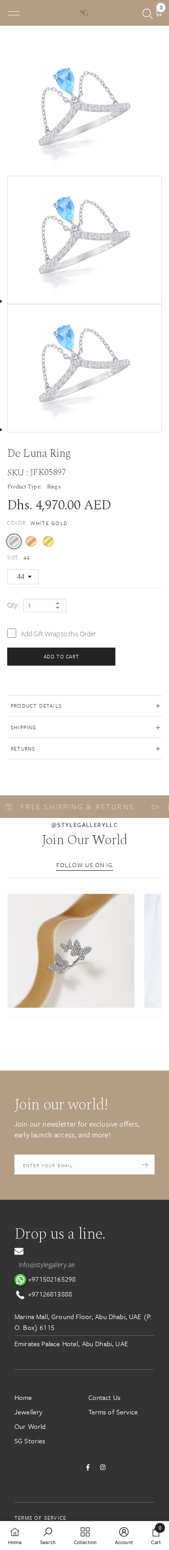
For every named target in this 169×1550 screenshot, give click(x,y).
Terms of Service (113, 1412)
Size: (18, 558)
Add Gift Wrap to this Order (58, 634)
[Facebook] (88, 1467)
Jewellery (28, 1412)
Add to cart (61, 656)
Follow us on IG (84, 864)
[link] (47, 1535)
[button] (71, 951)
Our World (30, 1426)
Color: (37, 523)
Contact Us (104, 1397)
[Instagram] (103, 1467)
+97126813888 (49, 1294)
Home (23, 1397)
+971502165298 (51, 1279)
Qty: (13, 605)
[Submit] (145, 1164)
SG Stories (30, 1441)
